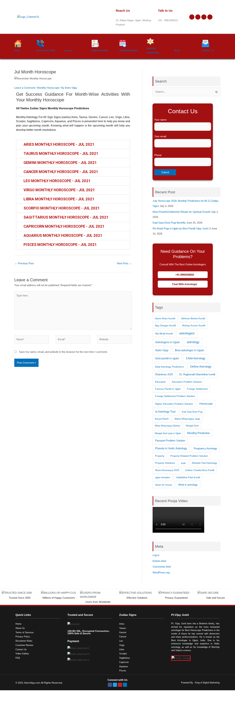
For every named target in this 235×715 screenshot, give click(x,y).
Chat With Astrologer (184, 284)
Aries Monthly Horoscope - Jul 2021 (59, 144)
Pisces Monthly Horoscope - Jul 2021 (60, 244)
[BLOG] (177, 43)
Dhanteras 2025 (164, 374)
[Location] (67, 43)
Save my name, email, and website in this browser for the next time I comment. (63, 351)
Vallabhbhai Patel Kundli (188, 477)
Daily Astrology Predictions (169, 366)
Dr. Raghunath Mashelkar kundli (197, 374)
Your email (160, 136)
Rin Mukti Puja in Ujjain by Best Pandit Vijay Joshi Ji (182, 228)
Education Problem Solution (187, 381)
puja (183, 463)
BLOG (177, 50)
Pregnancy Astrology (205, 448)
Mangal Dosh (192, 425)
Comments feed (162, 566)
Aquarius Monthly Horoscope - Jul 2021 (63, 235)
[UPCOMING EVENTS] (122, 43)
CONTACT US (208, 50)
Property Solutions (165, 463)
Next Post (124, 263)
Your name (160, 119)
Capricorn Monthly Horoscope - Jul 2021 (64, 226)
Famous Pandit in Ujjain (168, 388)
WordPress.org (161, 572)
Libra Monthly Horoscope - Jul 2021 (59, 199)
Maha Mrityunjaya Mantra (167, 425)
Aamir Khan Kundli (165, 318)
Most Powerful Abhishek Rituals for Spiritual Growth (181, 211)
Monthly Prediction (198, 433)
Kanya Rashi (162, 419)
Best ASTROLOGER (46, 50)
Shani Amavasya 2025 (167, 470)
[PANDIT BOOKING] (95, 43)
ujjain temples (162, 477)
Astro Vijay (161, 350)
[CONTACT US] (205, 43)
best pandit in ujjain (167, 358)
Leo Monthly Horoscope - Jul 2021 (57, 181)
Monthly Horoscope (48, 87)
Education (160, 381)
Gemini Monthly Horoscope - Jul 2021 (60, 162)
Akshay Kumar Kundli (193, 325)
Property (159, 456)
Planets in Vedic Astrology (171, 448)
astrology (193, 342)
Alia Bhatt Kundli (164, 333)
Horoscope (206, 403)
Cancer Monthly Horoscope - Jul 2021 (61, 172)
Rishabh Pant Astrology (204, 463)
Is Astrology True (165, 411)
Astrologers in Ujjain (167, 342)
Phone (158, 155)
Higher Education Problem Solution (174, 403)
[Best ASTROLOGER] (40, 43)
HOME (17, 50)
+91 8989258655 (184, 274)
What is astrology (188, 484)
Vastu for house (163, 484)
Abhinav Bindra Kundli (193, 318)
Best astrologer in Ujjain (189, 350)
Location (68, 50)
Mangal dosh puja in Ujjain (168, 433)
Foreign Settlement (197, 389)
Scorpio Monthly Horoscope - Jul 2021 (62, 208)
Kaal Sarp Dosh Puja (192, 412)
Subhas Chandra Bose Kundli (199, 470)
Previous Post (24, 263)
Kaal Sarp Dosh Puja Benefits (169, 222)
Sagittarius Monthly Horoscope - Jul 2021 (66, 217)
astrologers (187, 333)
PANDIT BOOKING (100, 50)
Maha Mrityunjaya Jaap (187, 419)
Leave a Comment (24, 87)
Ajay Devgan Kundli (165, 325)
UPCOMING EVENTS (128, 50)
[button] (73, 144)
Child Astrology (195, 358)
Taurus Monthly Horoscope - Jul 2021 (61, 153)
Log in (156, 555)
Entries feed (159, 560)
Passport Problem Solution (170, 440)
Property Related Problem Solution (189, 456)
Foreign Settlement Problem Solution (175, 396)
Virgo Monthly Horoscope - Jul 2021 (59, 190)
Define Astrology (200, 366)
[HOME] (18, 43)
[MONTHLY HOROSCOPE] (150, 41)
